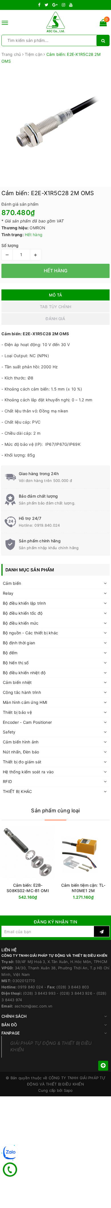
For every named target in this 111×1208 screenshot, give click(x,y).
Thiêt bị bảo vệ (17, 712)
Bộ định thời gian (19, 642)
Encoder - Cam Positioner (27, 722)
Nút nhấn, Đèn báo (21, 751)
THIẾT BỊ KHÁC (17, 791)
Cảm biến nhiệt (17, 682)
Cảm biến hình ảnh (20, 741)
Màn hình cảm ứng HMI (25, 702)
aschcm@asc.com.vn (33, 1006)
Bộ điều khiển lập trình (24, 603)
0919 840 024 (30, 987)
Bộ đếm (10, 652)
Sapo (68, 1090)
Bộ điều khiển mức (20, 623)
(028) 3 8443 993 (39, 993)
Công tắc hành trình (22, 692)
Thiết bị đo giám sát (22, 761)
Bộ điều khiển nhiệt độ (24, 672)
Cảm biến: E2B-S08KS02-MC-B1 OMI (28, 888)
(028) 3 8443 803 (72, 987)
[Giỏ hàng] (103, 23)
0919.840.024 (47, 525)
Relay (8, 593)
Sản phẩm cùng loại (55, 810)
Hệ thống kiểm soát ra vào (28, 771)
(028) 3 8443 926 (76, 993)
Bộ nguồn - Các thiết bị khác (30, 632)
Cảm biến (12, 583)
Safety (9, 731)
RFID (7, 781)
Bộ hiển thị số (16, 662)
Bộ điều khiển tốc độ (22, 613)
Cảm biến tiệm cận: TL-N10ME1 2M (83, 888)
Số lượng (9, 245)
